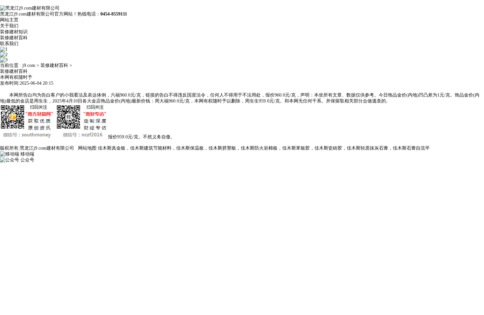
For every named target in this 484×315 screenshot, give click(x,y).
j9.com (28, 65)
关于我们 (9, 25)
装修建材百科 (14, 37)
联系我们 (9, 43)
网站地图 (87, 148)
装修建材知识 (14, 31)
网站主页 (9, 19)
